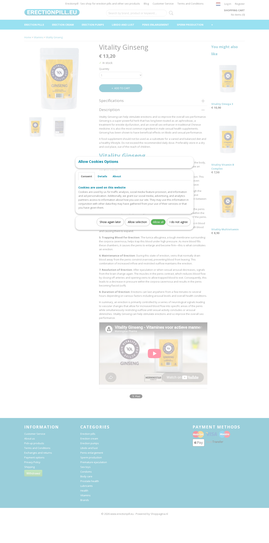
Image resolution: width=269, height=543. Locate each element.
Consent (86, 176)
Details (102, 176)
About (117, 176)
